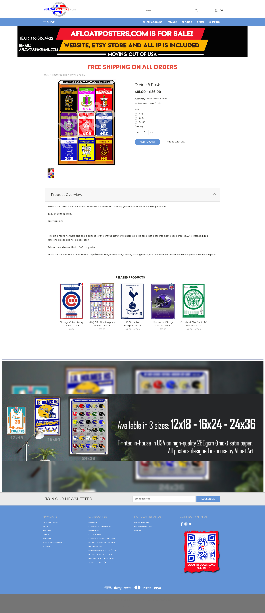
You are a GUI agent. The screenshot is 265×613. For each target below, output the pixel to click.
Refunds (187, 22)
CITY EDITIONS (94, 534)
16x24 (141, 118)
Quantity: (139, 126)
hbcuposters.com (143, 526)
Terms (200, 22)
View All (138, 530)
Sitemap (46, 546)
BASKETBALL (93, 530)
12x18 (141, 114)
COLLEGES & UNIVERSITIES (99, 526)
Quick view (71, 298)
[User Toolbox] (216, 10)
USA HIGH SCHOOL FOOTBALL (101, 558)
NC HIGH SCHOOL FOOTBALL (100, 554)
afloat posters (141, 522)
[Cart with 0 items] (221, 10)
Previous (257, 603)
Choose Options (132, 303)
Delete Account (153, 22)
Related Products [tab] (130, 277)
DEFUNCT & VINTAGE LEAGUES (101, 542)
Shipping (214, 22)
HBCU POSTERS (95, 546)
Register (58, 542)
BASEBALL (92, 522)
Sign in (46, 542)
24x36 (142, 122)
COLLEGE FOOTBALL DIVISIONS (101, 538)
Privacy (172, 22)
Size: (138, 109)
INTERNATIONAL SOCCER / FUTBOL (103, 550)
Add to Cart (71, 303)
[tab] (132, 194)
